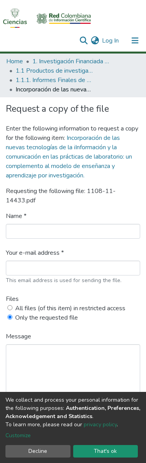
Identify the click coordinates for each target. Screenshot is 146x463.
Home (14, 61)
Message (18, 336)
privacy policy (100, 424)
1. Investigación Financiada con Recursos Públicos (71, 61)
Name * (16, 216)
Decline (37, 451)
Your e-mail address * (35, 252)
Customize (18, 435)
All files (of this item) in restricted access (70, 308)
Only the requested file (46, 317)
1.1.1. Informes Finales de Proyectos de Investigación (54, 80)
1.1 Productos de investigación (54, 70)
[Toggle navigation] (135, 40)
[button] (95, 40)
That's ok (105, 451)
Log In (111, 40)
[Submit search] (83, 40)
